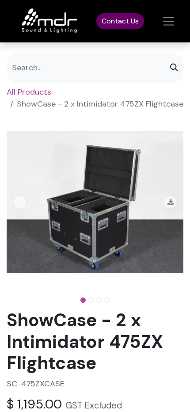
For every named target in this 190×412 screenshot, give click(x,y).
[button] (20, 202)
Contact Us (120, 21)
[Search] (174, 68)
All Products (29, 92)
